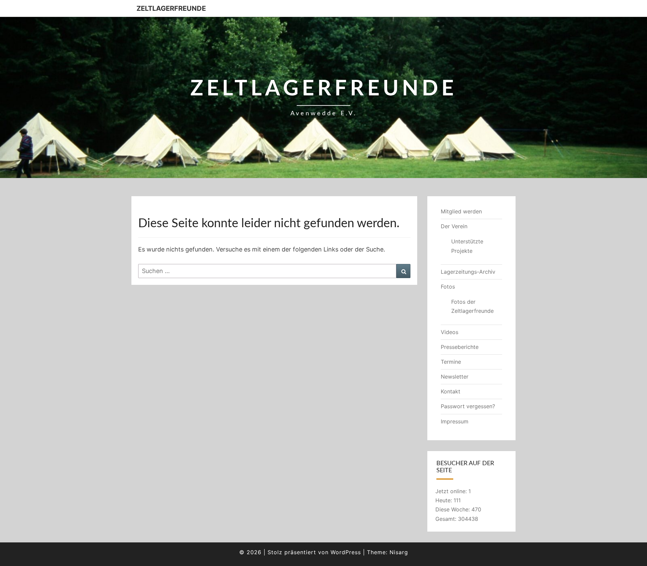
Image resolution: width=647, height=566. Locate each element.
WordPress (346, 552)
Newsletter (454, 376)
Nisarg (399, 552)
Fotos (448, 286)
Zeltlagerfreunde (171, 8)
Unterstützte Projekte (467, 246)
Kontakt (450, 391)
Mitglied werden (461, 211)
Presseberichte (460, 347)
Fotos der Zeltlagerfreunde (472, 306)
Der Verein (454, 226)
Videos (449, 332)
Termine (451, 361)
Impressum (454, 421)
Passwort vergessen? (468, 406)
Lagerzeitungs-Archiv (468, 271)
